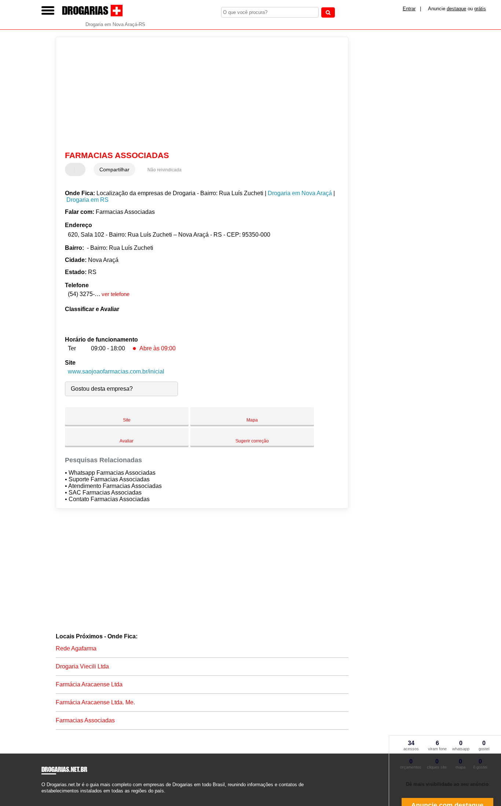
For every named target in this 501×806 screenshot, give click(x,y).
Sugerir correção (252, 441)
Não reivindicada (164, 169)
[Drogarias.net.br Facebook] (43, 797)
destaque (456, 8)
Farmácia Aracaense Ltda (89, 684)
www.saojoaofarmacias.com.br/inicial (116, 371)
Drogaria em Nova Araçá (300, 193)
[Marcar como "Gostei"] (71, 169)
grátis (480, 8)
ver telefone (115, 294)
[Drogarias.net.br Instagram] (49, 797)
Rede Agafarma (76, 648)
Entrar (409, 8)
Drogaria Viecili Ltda (82, 666)
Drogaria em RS (87, 200)
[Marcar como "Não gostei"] (81, 169)
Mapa (252, 420)
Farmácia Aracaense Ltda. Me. (95, 702)
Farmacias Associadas (85, 720)
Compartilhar (114, 169)
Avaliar (127, 441)
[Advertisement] (197, 94)
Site (127, 420)
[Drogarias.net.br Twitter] (46, 797)
